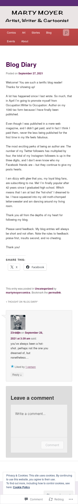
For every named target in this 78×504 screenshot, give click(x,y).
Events (11, 41)
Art (23, 32)
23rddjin (16, 332)
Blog (49, 32)
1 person (30, 367)
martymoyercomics (18, 292)
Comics (11, 32)
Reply (17, 374)
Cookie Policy (21, 487)
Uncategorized (44, 288)
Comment (52, 445)
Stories (36, 32)
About (24, 41)
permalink (55, 292)
